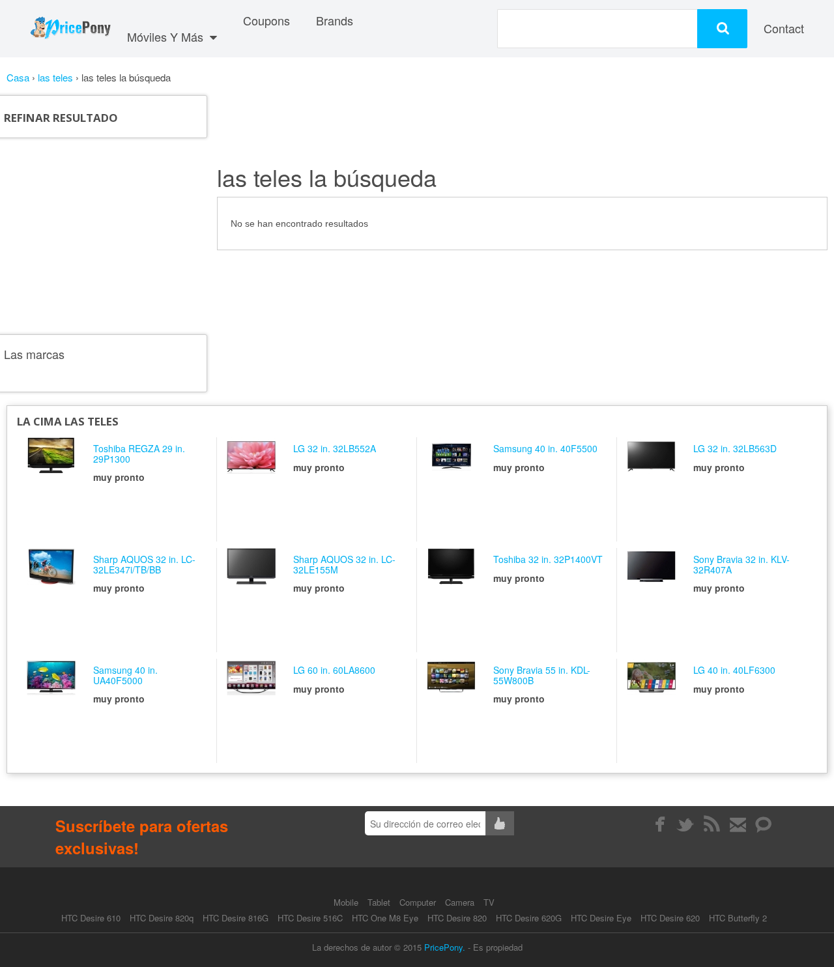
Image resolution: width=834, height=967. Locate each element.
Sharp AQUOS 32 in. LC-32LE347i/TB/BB (144, 564)
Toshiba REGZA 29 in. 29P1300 (139, 453)
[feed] (711, 824)
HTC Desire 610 (91, 918)
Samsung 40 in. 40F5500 (545, 448)
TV (489, 902)
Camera (461, 902)
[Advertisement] (116, 236)
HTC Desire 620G (529, 918)
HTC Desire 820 (457, 918)
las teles (57, 77)
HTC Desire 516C (310, 918)
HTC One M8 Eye (385, 918)
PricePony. (444, 947)
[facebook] (659, 824)
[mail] (737, 824)
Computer (419, 902)
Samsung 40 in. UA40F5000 (125, 674)
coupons (266, 20)
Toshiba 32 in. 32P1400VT (548, 559)
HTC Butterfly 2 (738, 918)
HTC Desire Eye (601, 918)
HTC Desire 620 (670, 918)
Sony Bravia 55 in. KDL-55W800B (541, 674)
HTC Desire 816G (235, 918)
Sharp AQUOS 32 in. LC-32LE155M (344, 564)
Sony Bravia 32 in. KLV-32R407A (741, 564)
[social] (764, 824)
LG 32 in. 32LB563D (735, 448)
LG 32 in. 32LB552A (334, 448)
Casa (18, 77)
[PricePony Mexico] (70, 28)
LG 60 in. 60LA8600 (334, 669)
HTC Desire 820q (162, 918)
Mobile (347, 902)
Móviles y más (167, 36)
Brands (334, 20)
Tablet (380, 902)
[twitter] (685, 824)
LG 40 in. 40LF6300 (734, 669)
